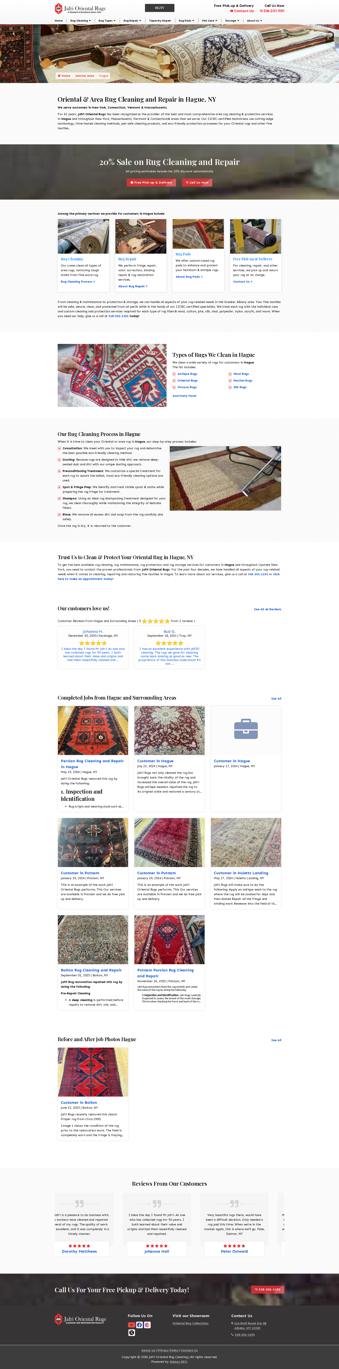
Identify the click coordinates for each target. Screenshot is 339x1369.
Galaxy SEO (178, 1362)
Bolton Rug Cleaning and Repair (91, 970)
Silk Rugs (240, 387)
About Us (253, 20)
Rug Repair (131, 20)
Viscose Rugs (187, 387)
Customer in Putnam (80, 873)
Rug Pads (185, 20)
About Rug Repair (131, 286)
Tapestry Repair (160, 20)
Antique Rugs (187, 374)
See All (276, 698)
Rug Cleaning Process (76, 281)
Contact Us (244, 11)
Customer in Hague (155, 761)
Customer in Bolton (79, 1102)
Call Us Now (200, 181)
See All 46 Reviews (267, 609)
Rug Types (106, 20)
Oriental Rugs (187, 380)
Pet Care (208, 20)
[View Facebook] (139, 1325)
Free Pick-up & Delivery (154, 181)
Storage (230, 20)
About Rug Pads (188, 277)
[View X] (132, 1332)
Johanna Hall (92, 1251)
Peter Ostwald (169, 1251)
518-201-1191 (273, 11)
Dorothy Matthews (246, 1251)
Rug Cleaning (79, 20)
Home (59, 20)
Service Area (84, 76)
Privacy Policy (168, 1350)
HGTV (160, 8)
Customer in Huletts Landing (241, 873)
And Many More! (184, 396)
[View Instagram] (147, 1325)
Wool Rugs (241, 374)
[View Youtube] (132, 1325)
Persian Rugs (242, 380)
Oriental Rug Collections (190, 1323)
